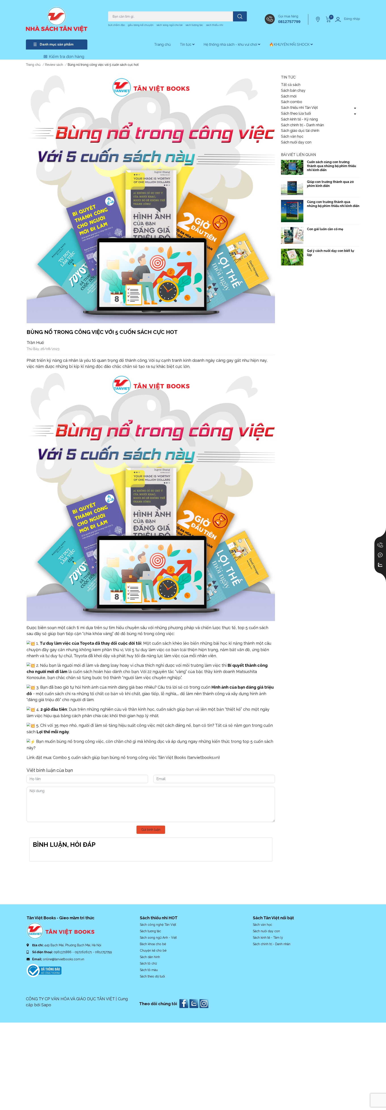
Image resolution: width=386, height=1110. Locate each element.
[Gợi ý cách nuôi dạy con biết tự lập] (292, 257)
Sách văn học (292, 136)
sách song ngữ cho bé (169, 25)
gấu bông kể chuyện (140, 25)
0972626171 (84, 952)
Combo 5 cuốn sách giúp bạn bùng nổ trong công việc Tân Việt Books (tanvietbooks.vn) (136, 757)
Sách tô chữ (148, 963)
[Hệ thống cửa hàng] (318, 19)
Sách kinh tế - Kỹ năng (299, 119)
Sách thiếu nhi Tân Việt (299, 108)
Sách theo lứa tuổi (296, 113)
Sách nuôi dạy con (296, 142)
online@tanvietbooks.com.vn (63, 959)
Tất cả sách (290, 85)
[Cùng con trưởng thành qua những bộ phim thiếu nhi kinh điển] (292, 211)
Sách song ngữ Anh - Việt (158, 937)
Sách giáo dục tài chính (300, 130)
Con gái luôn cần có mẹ (325, 229)
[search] (240, 16)
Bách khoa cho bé (153, 944)
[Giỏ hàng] (327, 19)
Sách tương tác (150, 931)
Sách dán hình (150, 957)
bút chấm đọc (116, 25)
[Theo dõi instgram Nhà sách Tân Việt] (204, 1003)
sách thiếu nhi (214, 25)
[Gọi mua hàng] (380, 545)
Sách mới (288, 96)
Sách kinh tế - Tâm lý (268, 937)
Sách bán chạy (293, 90)
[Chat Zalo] (380, 565)
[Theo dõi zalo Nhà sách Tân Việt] (194, 1003)
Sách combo (291, 102)
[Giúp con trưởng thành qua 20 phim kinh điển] (292, 187)
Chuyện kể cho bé (153, 950)
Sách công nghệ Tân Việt (158, 924)
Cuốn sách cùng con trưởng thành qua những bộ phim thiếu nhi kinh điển (331, 166)
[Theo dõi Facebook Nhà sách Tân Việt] (184, 1003)
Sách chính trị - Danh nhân (302, 125)
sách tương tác (194, 25)
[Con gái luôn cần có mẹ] (292, 235)
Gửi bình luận (150, 829)
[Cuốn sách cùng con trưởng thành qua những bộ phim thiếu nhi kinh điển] (292, 167)
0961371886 (63, 952)
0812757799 (289, 21)
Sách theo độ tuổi (152, 976)
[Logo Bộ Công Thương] (44, 970)
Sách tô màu (149, 970)
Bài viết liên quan (298, 155)
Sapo (46, 1004)
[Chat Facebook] (380, 555)
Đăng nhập (352, 19)
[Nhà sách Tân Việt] (56, 19)
